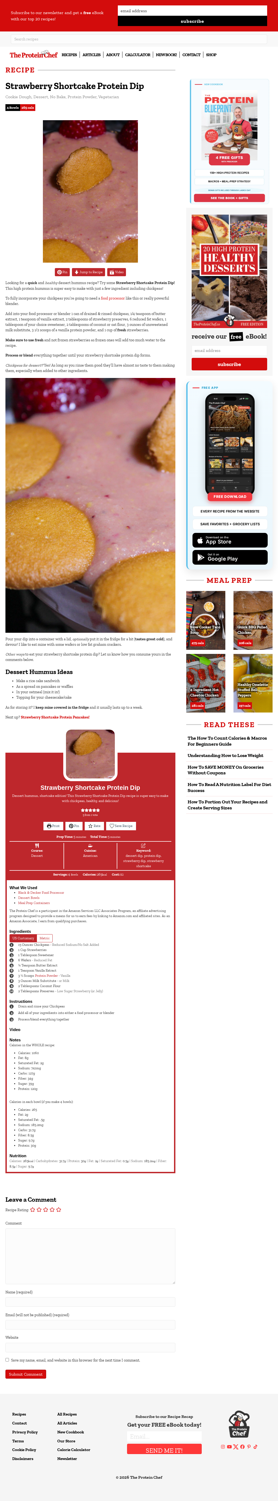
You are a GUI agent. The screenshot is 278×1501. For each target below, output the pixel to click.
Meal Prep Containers (34, 903)
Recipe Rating (17, 1210)
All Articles (67, 1423)
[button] (192, 21)
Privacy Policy (25, 1432)
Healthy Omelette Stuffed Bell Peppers (253, 690)
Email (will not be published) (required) (37, 1315)
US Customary (23, 938)
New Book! (166, 54)
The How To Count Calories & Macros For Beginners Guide (227, 741)
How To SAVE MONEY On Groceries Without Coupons (226, 770)
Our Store (66, 1441)
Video (119, 272)
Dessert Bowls (29, 898)
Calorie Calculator (73, 1449)
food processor (113, 298)
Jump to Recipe (91, 272)
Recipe (20, 69)
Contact (191, 54)
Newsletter (67, 1458)
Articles (91, 54)
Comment (13, 1223)
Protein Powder (82, 96)
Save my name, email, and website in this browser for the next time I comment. (75, 1360)
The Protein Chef (146, 1477)
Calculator (137, 54)
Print (55, 826)
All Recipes (67, 1414)
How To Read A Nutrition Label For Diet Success (229, 787)
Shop (211, 54)
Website (11, 1337)
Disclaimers (22, 1458)
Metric (45, 938)
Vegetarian (108, 96)
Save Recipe (123, 826)
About (112, 54)
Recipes (69, 54)
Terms (18, 1441)
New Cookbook (70, 1432)
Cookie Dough (18, 96)
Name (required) (19, 1292)
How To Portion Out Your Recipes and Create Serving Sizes (227, 805)
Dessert (40, 96)
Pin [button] (64, 272)
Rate (96, 826)
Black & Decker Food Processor (41, 893)
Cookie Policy (24, 1449)
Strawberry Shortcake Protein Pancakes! (55, 717)
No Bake (58, 96)
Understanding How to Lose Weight (225, 755)
